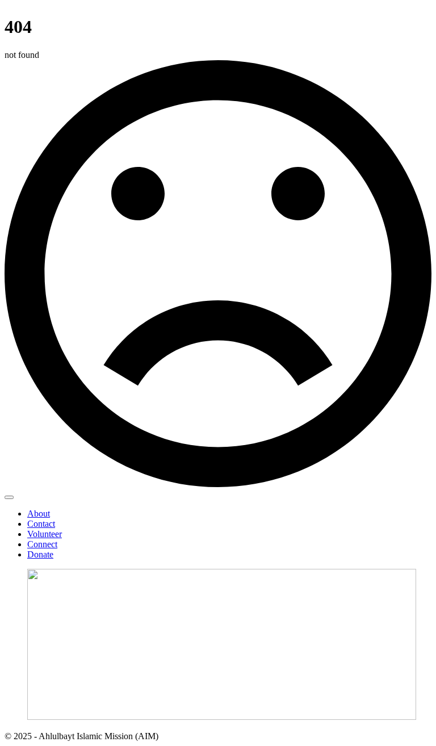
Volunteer (44, 534)
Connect (42, 544)
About (38, 513)
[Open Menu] (9, 497)
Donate (40, 554)
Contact (41, 524)
